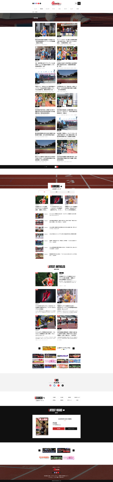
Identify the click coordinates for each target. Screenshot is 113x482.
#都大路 (65, 138)
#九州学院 (61, 91)
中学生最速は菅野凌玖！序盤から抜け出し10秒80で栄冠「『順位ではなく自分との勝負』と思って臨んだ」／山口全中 (67, 334)
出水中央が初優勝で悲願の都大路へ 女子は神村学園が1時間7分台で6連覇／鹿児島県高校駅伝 (67, 158)
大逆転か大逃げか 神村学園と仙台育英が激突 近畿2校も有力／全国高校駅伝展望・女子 (67, 65)
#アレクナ (68, 313)
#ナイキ (36, 313)
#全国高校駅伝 (61, 44)
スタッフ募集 (56, 477)
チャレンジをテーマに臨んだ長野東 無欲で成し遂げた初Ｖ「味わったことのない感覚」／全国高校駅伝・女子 (67, 41)
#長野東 (65, 44)
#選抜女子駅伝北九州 (44, 44)
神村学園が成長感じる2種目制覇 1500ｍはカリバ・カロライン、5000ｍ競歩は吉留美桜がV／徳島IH (67, 111)
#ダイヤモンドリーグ (59, 313)
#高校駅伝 (58, 44)
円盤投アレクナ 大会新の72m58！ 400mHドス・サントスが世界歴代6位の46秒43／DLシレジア (67, 307)
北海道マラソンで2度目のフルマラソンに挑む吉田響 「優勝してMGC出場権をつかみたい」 (67, 278)
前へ (46, 166)
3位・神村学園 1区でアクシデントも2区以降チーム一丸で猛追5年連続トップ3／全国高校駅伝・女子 (45, 65)
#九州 (66, 91)
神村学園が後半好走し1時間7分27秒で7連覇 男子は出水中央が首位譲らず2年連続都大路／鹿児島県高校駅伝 (45, 111)
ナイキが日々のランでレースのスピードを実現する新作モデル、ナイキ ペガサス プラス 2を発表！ (45, 307)
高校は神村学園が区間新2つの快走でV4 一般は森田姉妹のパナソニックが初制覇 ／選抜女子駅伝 (45, 41)
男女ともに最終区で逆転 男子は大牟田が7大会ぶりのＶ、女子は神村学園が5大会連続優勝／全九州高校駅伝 (45, 158)
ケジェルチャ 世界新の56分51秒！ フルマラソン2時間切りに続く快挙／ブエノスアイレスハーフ (45, 334)
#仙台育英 (74, 44)
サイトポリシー (51, 477)
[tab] (44, 192)
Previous (39, 348)
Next (74, 348)
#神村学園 (36, 44)
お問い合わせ (61, 477)
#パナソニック (40, 44)
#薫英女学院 (46, 91)
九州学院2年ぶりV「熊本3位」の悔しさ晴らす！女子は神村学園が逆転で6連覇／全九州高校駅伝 (67, 88)
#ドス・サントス (65, 313)
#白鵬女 (53, 91)
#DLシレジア (71, 313)
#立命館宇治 (70, 44)
